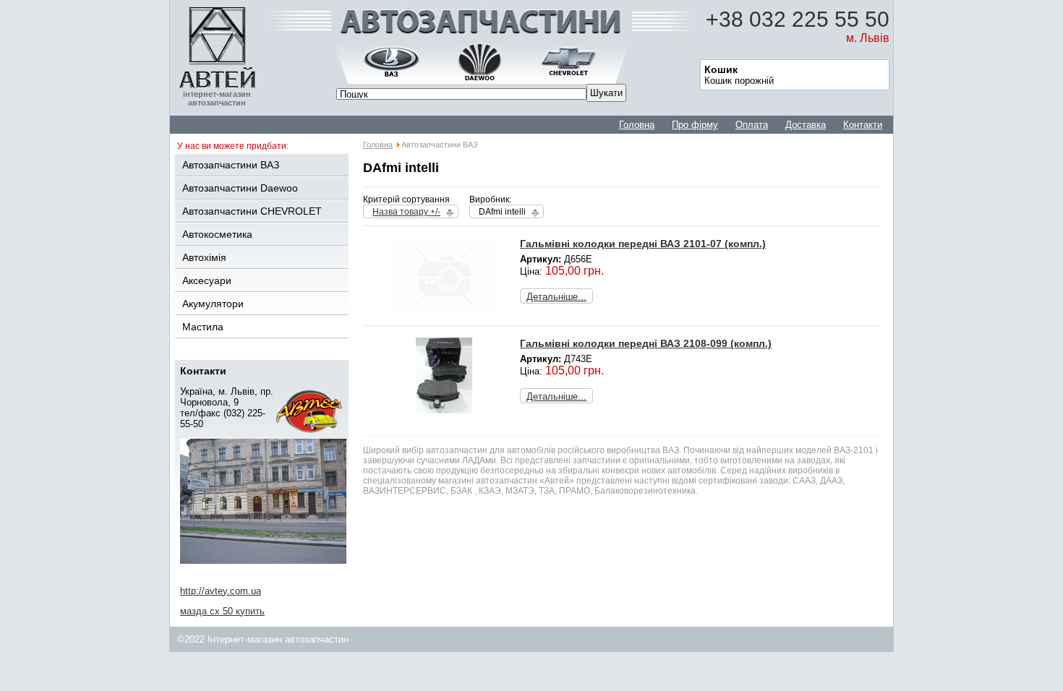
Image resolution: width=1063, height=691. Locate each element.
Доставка (805, 124)
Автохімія (204, 257)
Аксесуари (206, 280)
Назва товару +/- (406, 212)
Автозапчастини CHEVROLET (252, 211)
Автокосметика (217, 234)
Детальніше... (556, 296)
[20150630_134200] (444, 410)
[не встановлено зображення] (444, 310)
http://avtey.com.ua (220, 590)
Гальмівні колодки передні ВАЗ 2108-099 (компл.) (646, 343)
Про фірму (695, 124)
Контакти (862, 124)
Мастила (202, 326)
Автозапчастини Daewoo (240, 188)
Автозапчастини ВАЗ (230, 165)
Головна (636, 124)
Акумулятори (213, 303)
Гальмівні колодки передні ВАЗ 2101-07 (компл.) (643, 243)
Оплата (751, 124)
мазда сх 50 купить (222, 611)
